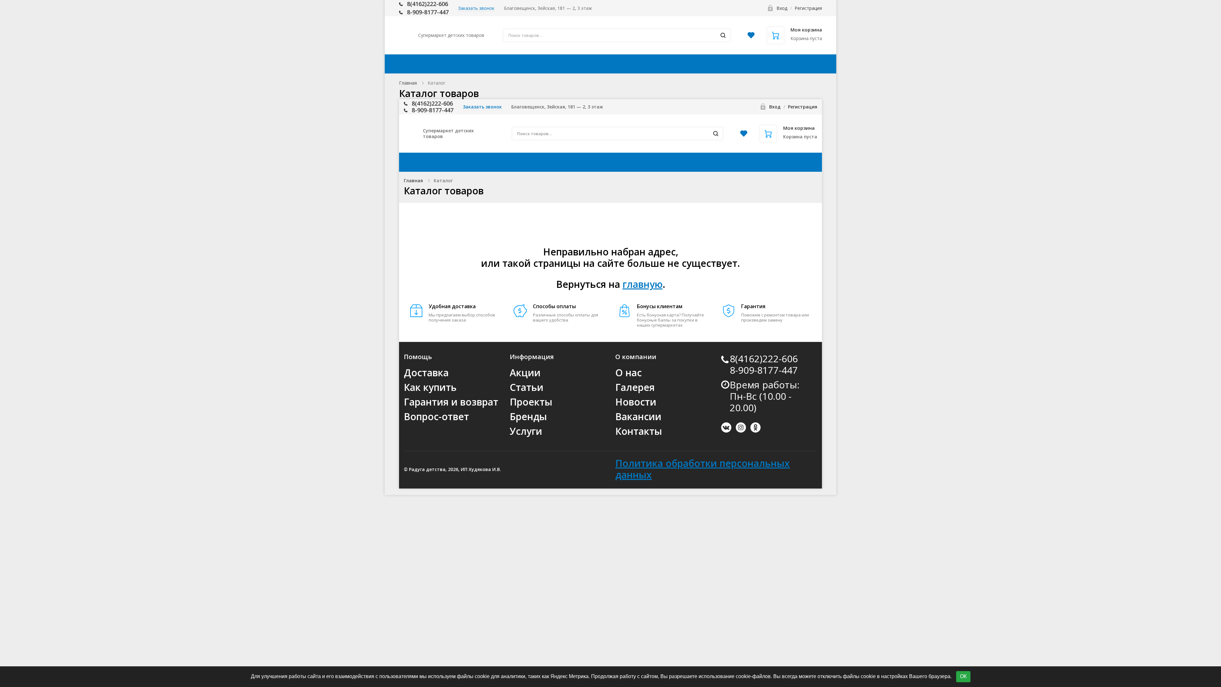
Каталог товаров (449, 63)
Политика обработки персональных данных (702, 469)
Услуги (526, 431)
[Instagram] (741, 427)
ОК (963, 676)
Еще (801, 63)
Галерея (635, 387)
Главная (408, 83)
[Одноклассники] (755, 427)
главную (643, 284)
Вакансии (638, 416)
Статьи (526, 387)
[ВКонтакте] (726, 427)
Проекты (531, 401)
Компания (708, 63)
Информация (648, 63)
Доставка (545, 63)
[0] (751, 37)
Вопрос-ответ (436, 416)
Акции (505, 63)
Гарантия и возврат (451, 401)
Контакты (763, 63)
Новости (635, 401)
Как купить (593, 63)
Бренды (528, 416)
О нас (628, 372)
